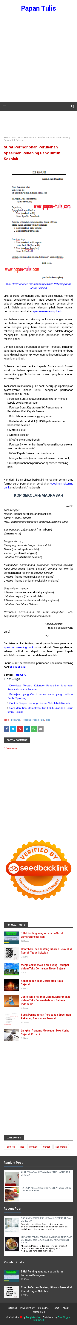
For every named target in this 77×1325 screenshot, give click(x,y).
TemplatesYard (33, 1317)
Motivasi (33, 1147)
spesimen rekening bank (47, 311)
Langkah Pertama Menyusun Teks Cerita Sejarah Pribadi (45, 1032)
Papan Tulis (38, 8)
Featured (15, 720)
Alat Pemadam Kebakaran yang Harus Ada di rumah (45, 1173)
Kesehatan (61, 1147)
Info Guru (20, 674)
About (66, 1308)
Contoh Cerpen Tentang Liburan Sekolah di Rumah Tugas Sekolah (47, 951)
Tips (14, 137)
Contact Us (39, 1312)
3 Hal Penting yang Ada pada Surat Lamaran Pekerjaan (42, 935)
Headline (26, 720)
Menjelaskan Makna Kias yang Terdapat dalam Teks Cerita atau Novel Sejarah (45, 966)
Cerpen (46, 1147)
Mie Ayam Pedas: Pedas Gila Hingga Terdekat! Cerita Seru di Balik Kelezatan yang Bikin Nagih (46, 1240)
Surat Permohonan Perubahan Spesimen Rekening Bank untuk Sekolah (46, 1016)
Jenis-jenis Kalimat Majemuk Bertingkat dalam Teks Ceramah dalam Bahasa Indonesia (45, 1000)
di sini (22, 666)
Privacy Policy (27, 1308)
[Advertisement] (38, 59)
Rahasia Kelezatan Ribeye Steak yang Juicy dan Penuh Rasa (46, 1189)
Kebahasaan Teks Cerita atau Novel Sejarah (42, 982)
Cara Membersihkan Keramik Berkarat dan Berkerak (46, 1219)
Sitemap (12, 1308)
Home (7, 137)
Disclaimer (43, 1308)
